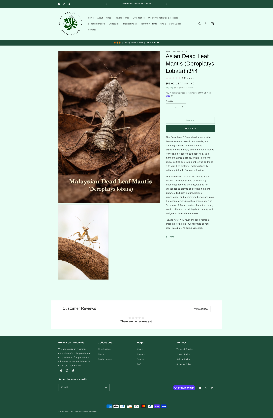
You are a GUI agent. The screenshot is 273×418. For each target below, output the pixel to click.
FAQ (139, 364)
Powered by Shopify (89, 411)
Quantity (169, 101)
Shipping (169, 88)
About (140, 349)
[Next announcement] (167, 4)
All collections (104, 349)
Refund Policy (183, 359)
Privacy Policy (183, 354)
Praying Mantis (105, 359)
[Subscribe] (106, 387)
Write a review (201, 309)
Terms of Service (184, 349)
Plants (101, 354)
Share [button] (171, 237)
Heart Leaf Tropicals (73, 411)
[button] (200, 24)
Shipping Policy (183, 364)
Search (140, 359)
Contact (141, 354)
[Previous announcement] (106, 4)
